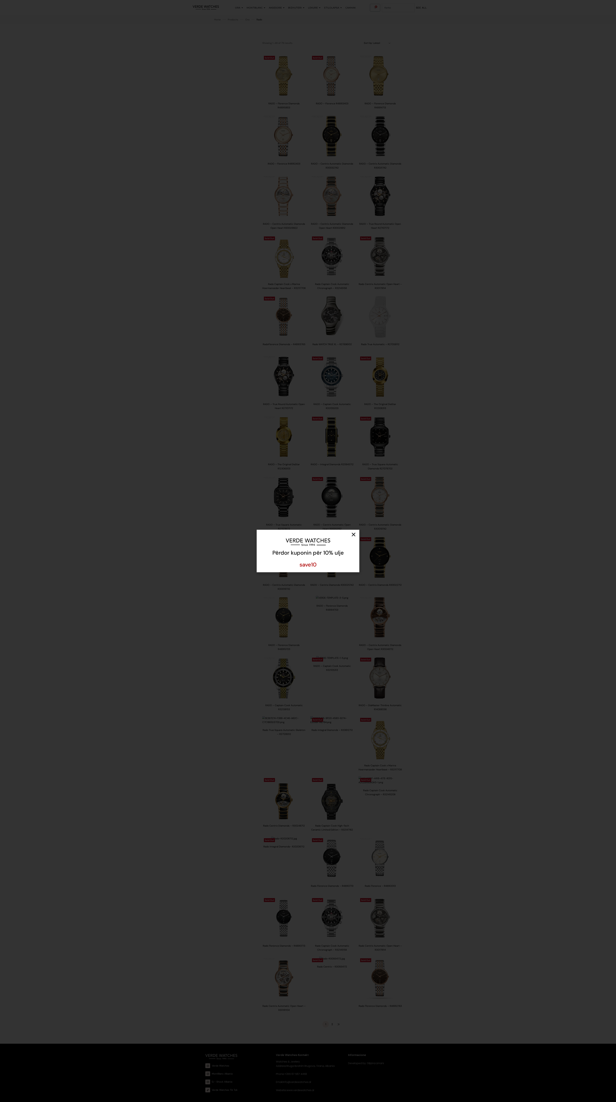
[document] (308, 551)
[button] (353, 534)
